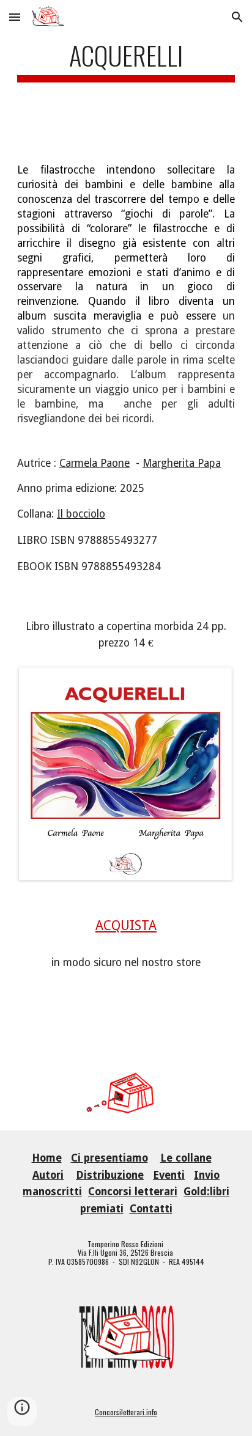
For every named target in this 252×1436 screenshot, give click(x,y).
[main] (126, 71)
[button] (14, 17)
